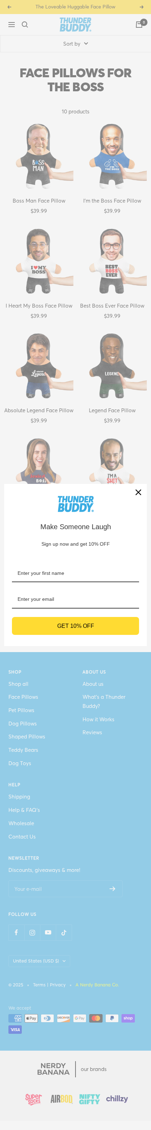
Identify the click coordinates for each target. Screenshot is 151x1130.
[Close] (138, 492)
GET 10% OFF (75, 626)
